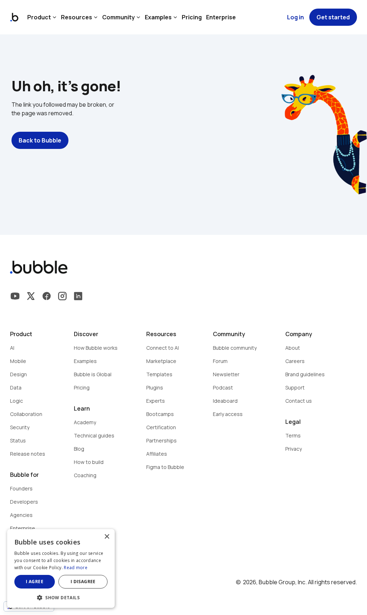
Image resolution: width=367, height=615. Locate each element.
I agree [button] (34, 581)
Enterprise (221, 17)
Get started (333, 17)
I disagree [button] (83, 581)
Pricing (192, 17)
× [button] (106, 536)
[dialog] (61, 568)
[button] (61, 597)
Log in (295, 17)
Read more (75, 568)
